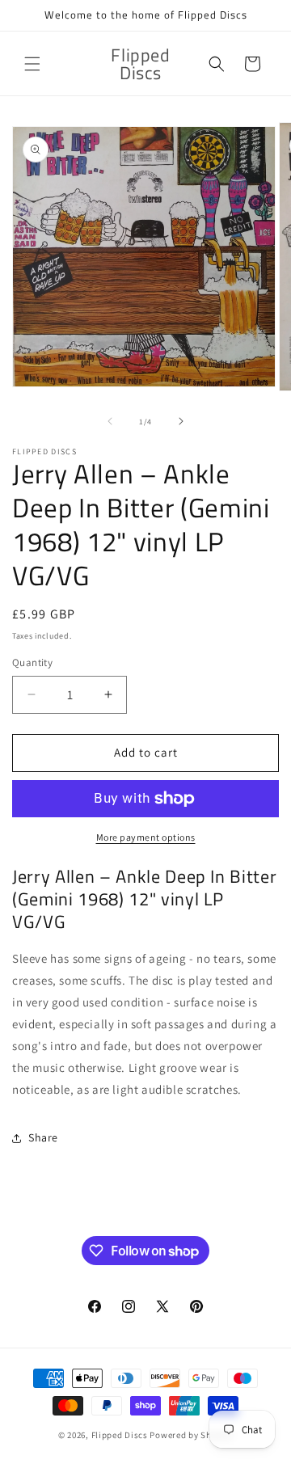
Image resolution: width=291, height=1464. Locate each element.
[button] (32, 64)
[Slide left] (110, 421)
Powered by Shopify (191, 1435)
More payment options (146, 837)
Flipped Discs (119, 1435)
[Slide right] (181, 421)
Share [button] (43, 1137)
